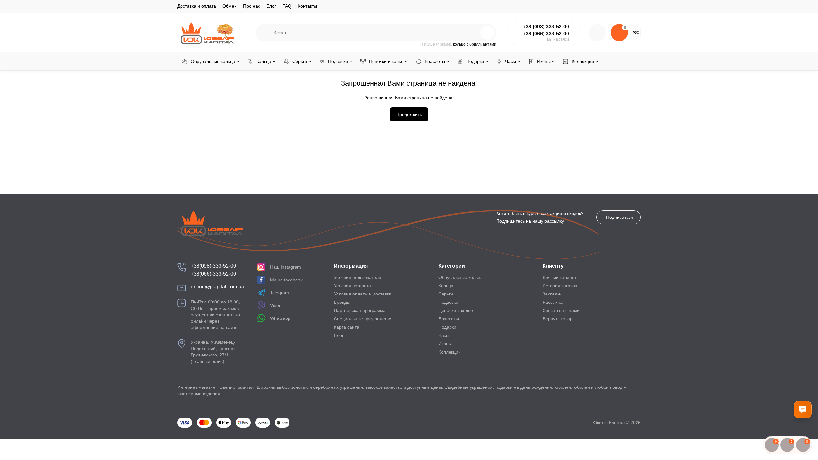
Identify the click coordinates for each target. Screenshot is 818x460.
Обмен (229, 6)
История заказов (560, 285)
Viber (275, 305)
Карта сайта (346, 327)
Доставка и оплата (196, 6)
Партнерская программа (360, 310)
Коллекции (449, 352)
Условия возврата (352, 285)
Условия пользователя (357, 277)
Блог (271, 6)
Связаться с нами (561, 310)
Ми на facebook (286, 279)
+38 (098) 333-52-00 (546, 26)
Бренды (342, 302)
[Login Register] (597, 32)
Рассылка (553, 302)
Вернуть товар (558, 318)
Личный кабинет (559, 277)
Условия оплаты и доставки (362, 293)
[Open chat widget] (803, 409)
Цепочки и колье (455, 310)
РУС (636, 32)
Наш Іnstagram (285, 267)
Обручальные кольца (460, 277)
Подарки (447, 327)
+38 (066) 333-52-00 (546, 33)
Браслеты (448, 318)
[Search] (474, 33)
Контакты (307, 6)
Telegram (279, 292)
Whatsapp (280, 318)
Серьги (445, 293)
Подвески (448, 302)
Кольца (445, 285)
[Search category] (265, 33)
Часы (443, 335)
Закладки (552, 293)
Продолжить (409, 114)
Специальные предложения (363, 318)
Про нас (251, 6)
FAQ (286, 6)
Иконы (445, 343)
